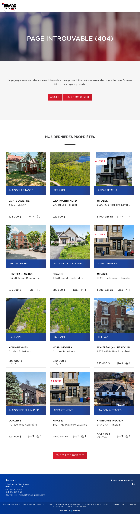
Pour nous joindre (78, 97)
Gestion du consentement (76, 506)
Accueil (55, 97)
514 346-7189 (16, 492)
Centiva (75, 511)
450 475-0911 (16, 490)
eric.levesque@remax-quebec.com (29, 495)
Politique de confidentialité (114, 504)
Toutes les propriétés (70, 455)
